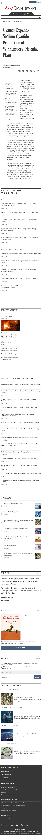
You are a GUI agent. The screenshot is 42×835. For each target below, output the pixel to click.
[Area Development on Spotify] (22, 825)
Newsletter (5, 771)
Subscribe (32, 2)
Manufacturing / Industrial (12, 249)
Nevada (3, 199)
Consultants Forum (7, 3)
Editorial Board (30, 17)
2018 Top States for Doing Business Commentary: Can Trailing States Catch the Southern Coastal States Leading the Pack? (11, 90)
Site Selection (4, 792)
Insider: (19, 664)
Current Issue (6, 774)
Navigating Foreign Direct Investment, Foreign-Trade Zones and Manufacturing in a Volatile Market (21, 590)
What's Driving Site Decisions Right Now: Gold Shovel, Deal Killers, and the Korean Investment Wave (20, 581)
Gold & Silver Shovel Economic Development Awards (14, 802)
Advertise (15, 3)
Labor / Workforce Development (9, 789)
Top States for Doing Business (8, 810)
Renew (39, 2)
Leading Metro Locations (7, 808)
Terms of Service (35, 833)
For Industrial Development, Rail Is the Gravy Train (11, 102)
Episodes (38, 573)
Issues (39, 610)
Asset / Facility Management (8, 787)
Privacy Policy (26, 833)
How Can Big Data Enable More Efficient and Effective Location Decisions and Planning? (11, 108)
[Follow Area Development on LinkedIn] (2, 825)
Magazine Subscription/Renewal (12, 767)
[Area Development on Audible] (27, 825)
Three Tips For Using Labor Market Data (10, 113)
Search (27, 13)
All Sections (39, 17)
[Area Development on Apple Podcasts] (17, 825)
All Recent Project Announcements (10, 488)
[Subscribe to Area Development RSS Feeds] (7, 825)
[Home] (12, 825)
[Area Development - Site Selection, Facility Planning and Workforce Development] (21, 8)
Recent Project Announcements (13, 21)
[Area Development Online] (20, 829)
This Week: (20, 667)
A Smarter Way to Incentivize (9, 97)
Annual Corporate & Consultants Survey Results (13, 805)
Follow (15, 13)
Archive (38, 658)
